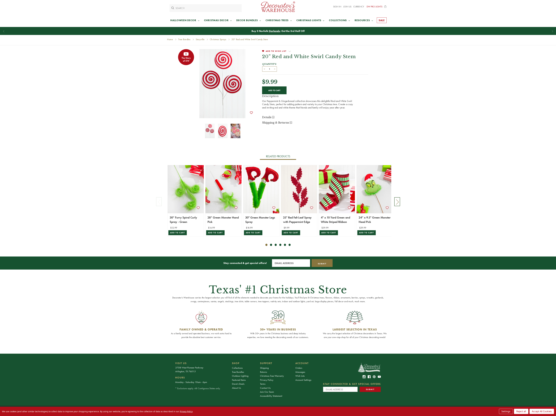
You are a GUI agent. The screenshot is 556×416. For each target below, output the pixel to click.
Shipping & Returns (276, 122)
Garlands (274, 31)
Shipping (264, 367)
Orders (298, 367)
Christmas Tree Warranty (272, 375)
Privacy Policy (266, 379)
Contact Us (265, 387)
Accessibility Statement (271, 395)
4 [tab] (280, 245)
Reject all (521, 411)
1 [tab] (266, 245)
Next (397, 201)
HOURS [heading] (180, 377)
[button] (385, 6)
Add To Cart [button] (177, 232)
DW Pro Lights (374, 6)
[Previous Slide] (3, 31)
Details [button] (267, 117)
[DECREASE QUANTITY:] (264, 68)
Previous (159, 201)
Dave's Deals (238, 383)
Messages (300, 372)
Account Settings (303, 379)
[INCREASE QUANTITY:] (275, 68)
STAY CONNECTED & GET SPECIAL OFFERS (352, 384)
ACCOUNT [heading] (302, 363)
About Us (236, 387)
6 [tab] (290, 245)
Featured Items (239, 379)
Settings (505, 411)
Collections (237, 367)
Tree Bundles (238, 372)
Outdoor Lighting (240, 375)
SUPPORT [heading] (266, 363)
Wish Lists (300, 375)
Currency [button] (359, 6)
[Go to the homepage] (278, 6)
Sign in (337, 6)
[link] (364, 376)
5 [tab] (285, 245)
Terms (262, 383)
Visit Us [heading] (181, 363)
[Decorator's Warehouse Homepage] (369, 367)
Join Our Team (267, 391)
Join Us (347, 6)
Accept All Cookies (542, 411)
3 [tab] (276, 245)
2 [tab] (271, 245)
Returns (263, 372)
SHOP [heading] (235, 363)
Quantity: (269, 64)
